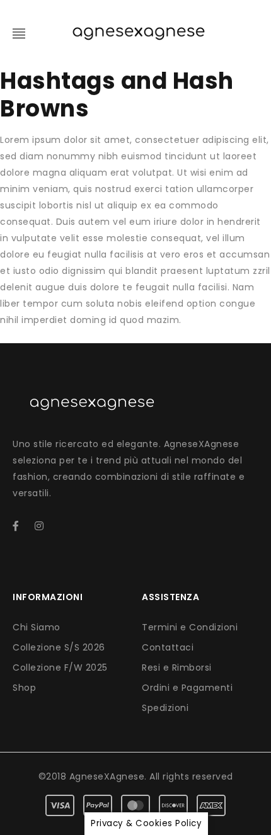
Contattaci (167, 647)
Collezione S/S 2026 (59, 647)
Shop (24, 687)
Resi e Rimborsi (177, 667)
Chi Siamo (37, 627)
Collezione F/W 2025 (60, 667)
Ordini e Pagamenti (187, 687)
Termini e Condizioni (190, 627)
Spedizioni (165, 708)
